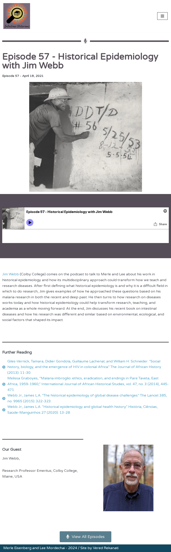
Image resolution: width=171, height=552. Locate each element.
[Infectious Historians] (16, 16)
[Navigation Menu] (162, 16)
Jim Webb (11, 274)
